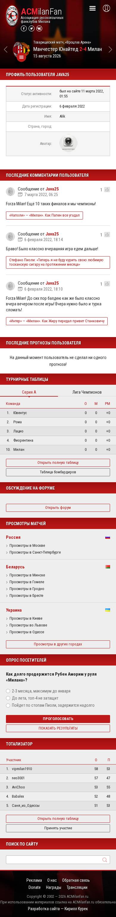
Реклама (34, 880)
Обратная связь (76, 880)
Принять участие (58, 828)
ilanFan (41, 12)
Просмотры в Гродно (27, 589)
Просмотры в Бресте (26, 596)
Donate (35, 887)
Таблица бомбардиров (58, 472)
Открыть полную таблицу (58, 462)
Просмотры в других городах (58, 644)
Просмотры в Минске (27, 575)
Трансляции (77, 887)
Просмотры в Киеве (26, 618)
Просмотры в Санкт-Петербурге (35, 552)
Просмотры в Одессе (27, 632)
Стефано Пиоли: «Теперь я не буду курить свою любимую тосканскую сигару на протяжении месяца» (56, 262)
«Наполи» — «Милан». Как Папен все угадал (44, 215)
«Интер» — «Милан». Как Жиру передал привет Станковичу (56, 321)
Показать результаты (58, 728)
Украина (14, 610)
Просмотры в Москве (27, 546)
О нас (52, 880)
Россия (13, 537)
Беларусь (15, 567)
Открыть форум (58, 507)
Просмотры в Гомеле (27, 582)
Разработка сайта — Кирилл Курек (58, 908)
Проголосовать (58, 718)
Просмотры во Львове (28, 625)
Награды (53, 887)
